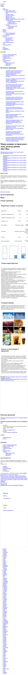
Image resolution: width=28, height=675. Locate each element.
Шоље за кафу (11, 22)
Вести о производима (10, 33)
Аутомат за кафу (9, 14)
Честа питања (6, 35)
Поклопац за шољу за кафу (14, 21)
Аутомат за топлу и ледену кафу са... (14, 99)
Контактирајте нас (7, 44)
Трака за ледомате (8, 479)
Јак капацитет (9, 38)
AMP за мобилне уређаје (20, 475)
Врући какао (11, 27)
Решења (5, 30)
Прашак (7, 24)
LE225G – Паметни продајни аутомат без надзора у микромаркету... (15, 81)
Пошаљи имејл (4, 484)
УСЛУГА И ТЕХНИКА (8, 42)
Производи (5, 9)
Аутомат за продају (10, 15)
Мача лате (10, 28)
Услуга (7, 41)
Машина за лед (9, 16)
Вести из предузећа (10, 34)
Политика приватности (13, 474)
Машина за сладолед (10, 17)
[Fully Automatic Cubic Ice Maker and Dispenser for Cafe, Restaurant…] (14, 418)
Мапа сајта (11, 475)
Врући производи (4, 475)
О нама (4, 36)
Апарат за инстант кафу (11, 11)
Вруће (4, 29)
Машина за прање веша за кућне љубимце (15, 19)
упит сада (3, 3)
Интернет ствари (9, 40)
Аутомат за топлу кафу (6, 477)
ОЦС (7, 13)
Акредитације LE (9, 37)
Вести (4, 31)
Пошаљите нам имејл (5, 191)
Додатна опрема (9, 20)
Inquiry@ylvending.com (12, 432)
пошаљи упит (4, 464)
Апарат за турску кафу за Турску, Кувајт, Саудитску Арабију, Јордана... (15, 140)
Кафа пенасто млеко (12, 26)
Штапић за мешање (12, 23)
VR (4, 43)
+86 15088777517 (11, 430)
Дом (4, 8)
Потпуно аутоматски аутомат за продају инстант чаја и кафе (13, 477)
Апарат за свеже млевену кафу (10, 54)
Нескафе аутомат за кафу (16, 477)
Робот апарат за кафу (10, 10)
